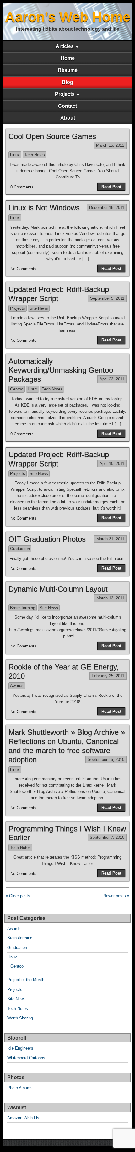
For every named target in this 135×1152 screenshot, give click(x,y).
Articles (65, 46)
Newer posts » (116, 895)
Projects (65, 94)
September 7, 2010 (107, 837)
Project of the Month (25, 979)
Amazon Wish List (23, 1118)
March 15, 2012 (110, 145)
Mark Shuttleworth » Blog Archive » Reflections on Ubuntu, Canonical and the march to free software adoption (66, 745)
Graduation (20, 548)
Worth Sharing (20, 1018)
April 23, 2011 (112, 379)
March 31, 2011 (110, 539)
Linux (15, 154)
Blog (67, 82)
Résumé (68, 70)
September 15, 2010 (106, 759)
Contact (67, 106)
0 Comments (22, 187)
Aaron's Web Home (67, 17)
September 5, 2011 (107, 298)
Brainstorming (22, 607)
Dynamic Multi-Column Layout (58, 589)
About (67, 118)
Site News (39, 308)
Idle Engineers (20, 1048)
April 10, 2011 (112, 463)
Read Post (111, 186)
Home (68, 58)
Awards (17, 685)
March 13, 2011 (110, 598)
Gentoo (16, 389)
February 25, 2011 (108, 676)
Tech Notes (34, 154)
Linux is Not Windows (44, 207)
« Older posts (18, 895)
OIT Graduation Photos (47, 539)
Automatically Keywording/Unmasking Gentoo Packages (60, 370)
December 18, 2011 (106, 207)
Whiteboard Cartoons (26, 1058)
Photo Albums (20, 1087)
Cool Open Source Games (52, 136)
